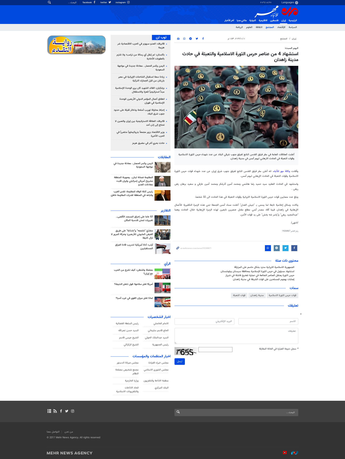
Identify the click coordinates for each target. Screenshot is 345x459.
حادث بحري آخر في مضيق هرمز (148, 143)
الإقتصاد (281, 27)
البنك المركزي (162, 388)
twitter (104, 2)
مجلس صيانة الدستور (128, 363)
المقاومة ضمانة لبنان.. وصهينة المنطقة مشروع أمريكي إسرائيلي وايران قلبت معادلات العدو (133, 181)
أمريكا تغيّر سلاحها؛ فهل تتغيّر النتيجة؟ (133, 284)
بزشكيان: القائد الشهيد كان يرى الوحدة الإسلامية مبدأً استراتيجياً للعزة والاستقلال (140, 90)
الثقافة (259, 27)
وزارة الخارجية (132, 381)
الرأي (167, 264)
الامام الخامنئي (161, 324)
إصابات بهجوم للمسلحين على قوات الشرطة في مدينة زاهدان (263, 279)
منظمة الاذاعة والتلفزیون (156, 381)
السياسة (293, 27)
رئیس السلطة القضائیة (127, 324)
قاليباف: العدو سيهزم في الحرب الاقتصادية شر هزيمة (141, 46)
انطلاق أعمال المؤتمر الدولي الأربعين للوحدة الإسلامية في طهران (142, 101)
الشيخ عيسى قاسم (129, 338)
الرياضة (239, 27)
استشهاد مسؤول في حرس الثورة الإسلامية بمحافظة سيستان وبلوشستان (257, 271)
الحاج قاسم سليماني (158, 331)
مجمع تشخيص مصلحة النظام (127, 372)
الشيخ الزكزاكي (131, 345)
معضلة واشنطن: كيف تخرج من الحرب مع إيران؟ (133, 272)
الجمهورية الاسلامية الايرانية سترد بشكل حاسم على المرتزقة (264, 267)
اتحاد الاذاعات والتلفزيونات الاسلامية (127, 390)
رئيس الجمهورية (160, 345)
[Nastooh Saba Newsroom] (292, 453)
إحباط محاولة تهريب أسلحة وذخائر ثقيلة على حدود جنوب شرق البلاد (139, 112)
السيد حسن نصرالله (128, 331)
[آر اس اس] (55, 411)
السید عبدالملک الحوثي (157, 338)
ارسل (179, 361)
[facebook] (60, 411)
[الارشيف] (49, 411)
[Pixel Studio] (283, 453)
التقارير (166, 210)
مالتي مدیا (242, 21)
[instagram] (72, 411)
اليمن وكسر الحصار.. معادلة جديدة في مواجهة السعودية (141, 68)
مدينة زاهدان (257, 295)
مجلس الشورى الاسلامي (156, 370)
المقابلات (164, 157)
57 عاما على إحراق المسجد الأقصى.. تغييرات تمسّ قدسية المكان (134, 218)
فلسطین (274, 21)
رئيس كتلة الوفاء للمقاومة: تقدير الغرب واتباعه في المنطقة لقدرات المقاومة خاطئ (132, 193)
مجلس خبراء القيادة (159, 363)
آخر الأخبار (229, 21)
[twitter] (66, 411)
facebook (87, 2)
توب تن (161, 37)
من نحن (68, 432)
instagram (121, 2)
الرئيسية (293, 21)
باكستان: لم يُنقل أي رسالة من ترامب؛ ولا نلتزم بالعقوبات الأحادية (141, 57)
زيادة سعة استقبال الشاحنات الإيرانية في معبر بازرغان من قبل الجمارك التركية (141, 79)
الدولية (252, 21)
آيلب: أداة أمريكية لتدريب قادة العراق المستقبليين (134, 247)
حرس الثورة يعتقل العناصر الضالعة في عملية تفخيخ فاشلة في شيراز (259, 275)
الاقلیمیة (263, 21)
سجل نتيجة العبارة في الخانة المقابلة (278, 349)
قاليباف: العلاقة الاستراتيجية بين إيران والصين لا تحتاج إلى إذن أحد (140, 123)
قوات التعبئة (239, 295)
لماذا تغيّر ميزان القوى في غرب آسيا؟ (134, 298)
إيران (283, 21)
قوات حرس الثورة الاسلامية (282, 295)
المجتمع (270, 27)
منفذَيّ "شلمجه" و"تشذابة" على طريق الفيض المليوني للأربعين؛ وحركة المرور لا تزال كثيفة (132, 234)
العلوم (249, 27)
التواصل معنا (53, 432)
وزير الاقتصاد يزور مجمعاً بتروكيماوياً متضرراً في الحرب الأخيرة (141, 134)
